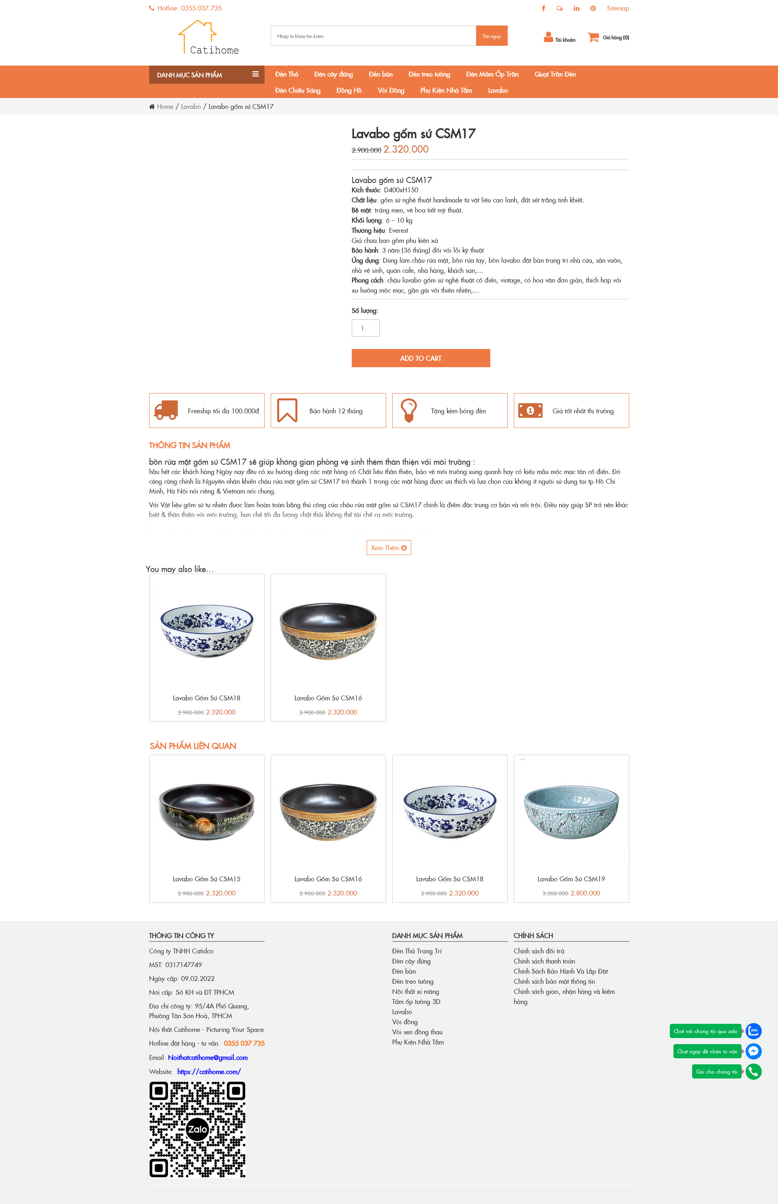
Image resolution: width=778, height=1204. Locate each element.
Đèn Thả (287, 73)
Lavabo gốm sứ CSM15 (206, 878)
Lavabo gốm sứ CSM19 (571, 878)
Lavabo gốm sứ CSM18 (206, 697)
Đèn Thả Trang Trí (417, 950)
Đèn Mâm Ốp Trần (492, 73)
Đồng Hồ (349, 89)
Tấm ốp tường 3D (416, 1001)
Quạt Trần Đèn (555, 73)
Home (165, 106)
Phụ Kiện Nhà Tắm (446, 89)
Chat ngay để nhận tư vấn (707, 1051)
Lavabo (498, 89)
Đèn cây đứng (333, 73)
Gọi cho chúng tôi (716, 1071)
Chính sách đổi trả (539, 950)
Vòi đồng (405, 1021)
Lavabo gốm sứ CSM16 (328, 697)
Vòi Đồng (391, 89)
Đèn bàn (381, 73)
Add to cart (420, 357)
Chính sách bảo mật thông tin (554, 980)
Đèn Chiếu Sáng (298, 89)
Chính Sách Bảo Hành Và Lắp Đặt (561, 970)
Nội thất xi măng (415, 991)
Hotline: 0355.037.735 (189, 7)
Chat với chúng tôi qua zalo (705, 1030)
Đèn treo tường (429, 73)
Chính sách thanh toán (544, 960)
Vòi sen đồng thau (417, 1031)
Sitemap (618, 7)
